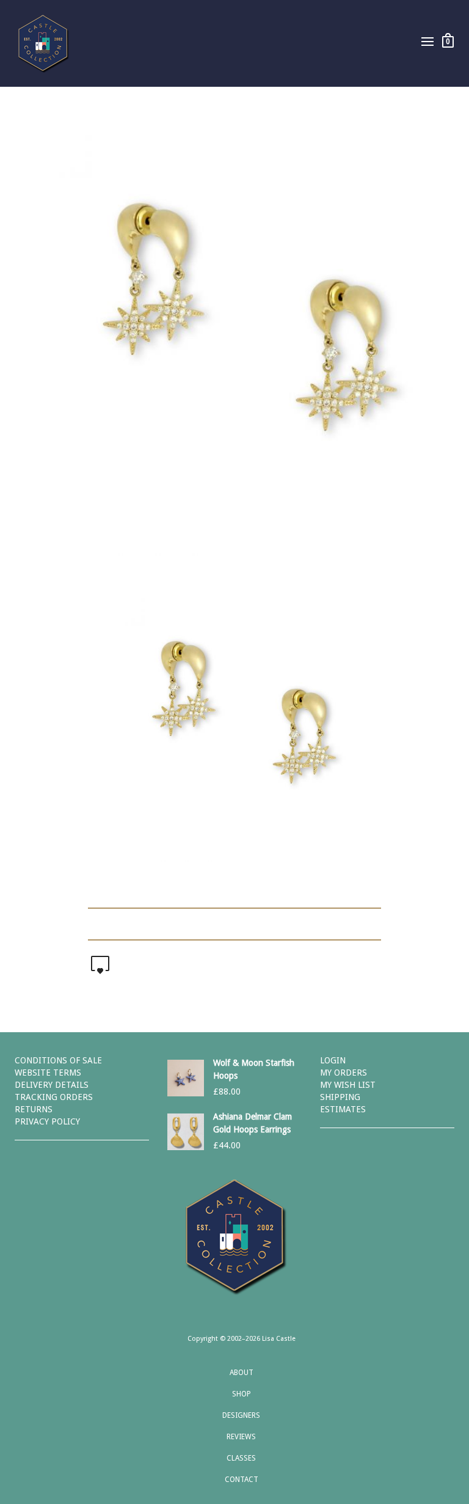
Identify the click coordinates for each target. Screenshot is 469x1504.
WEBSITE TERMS (48, 1072)
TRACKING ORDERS (54, 1097)
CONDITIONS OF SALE (58, 1060)
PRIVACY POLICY (47, 1121)
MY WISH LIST (348, 1085)
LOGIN (333, 1060)
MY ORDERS (343, 1072)
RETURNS (34, 1109)
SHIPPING (340, 1097)
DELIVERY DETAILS (52, 1085)
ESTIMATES (343, 1109)
